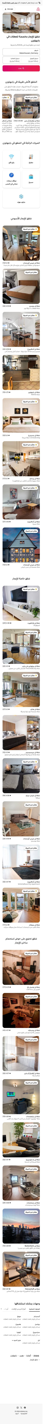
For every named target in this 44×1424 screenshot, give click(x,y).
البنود (17, 1413)
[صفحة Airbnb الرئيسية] (38, 9)
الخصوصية (24, 1413)
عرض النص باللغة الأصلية (10, 3)
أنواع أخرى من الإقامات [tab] (19, 1309)
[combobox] (21, 53)
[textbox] (30, 61)
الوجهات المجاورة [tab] (34, 1309)
